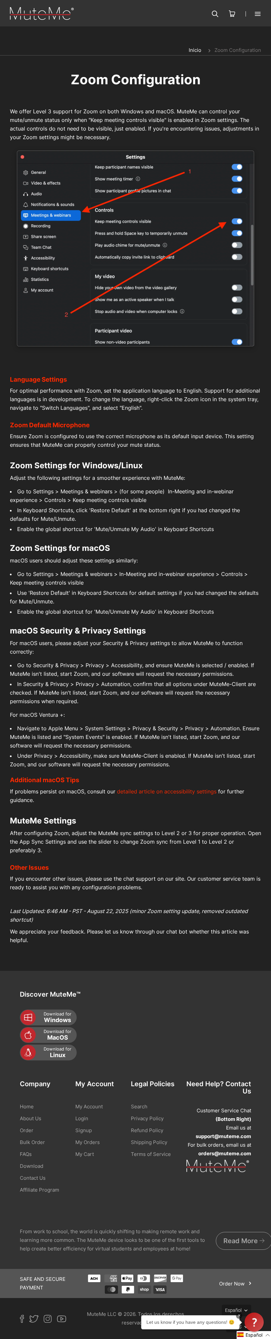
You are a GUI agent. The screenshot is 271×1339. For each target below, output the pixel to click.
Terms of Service (151, 1154)
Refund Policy (147, 1130)
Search (139, 1106)
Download (31, 1166)
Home (27, 1106)
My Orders (87, 1142)
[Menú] (253, 13)
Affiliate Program (39, 1190)
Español (233, 1310)
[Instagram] (50, 1320)
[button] (254, 1335)
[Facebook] (24, 1320)
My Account (89, 1106)
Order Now (232, 1284)
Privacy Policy (147, 1118)
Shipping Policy (149, 1142)
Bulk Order (32, 1142)
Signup (83, 1130)
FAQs (26, 1154)
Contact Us (33, 1178)
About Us (30, 1118)
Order (26, 1130)
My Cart (84, 1154)
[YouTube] (64, 1320)
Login (81, 1118)
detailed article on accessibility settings (166, 791)
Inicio (195, 50)
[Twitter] (36, 1320)
